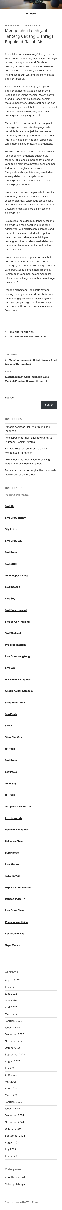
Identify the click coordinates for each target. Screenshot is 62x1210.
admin (36, 25)
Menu (33, 13)
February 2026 (13, 1020)
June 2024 (11, 1156)
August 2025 (12, 1061)
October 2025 (13, 1047)
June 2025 (11, 1074)
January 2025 (13, 1108)
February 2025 (13, 1101)
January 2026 (13, 1027)
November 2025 (14, 1041)
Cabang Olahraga (22, 332)
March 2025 (12, 1095)
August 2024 (12, 1142)
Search (9, 397)
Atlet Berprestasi (15, 1177)
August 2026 (12, 980)
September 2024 (15, 1135)
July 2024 (10, 1149)
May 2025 (11, 1081)
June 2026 (11, 993)
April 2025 (11, 1088)
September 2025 (15, 1054)
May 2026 (11, 1000)
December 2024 (14, 1115)
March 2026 (12, 1014)
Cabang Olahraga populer (28, 337)
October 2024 (13, 1129)
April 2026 (11, 1007)
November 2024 (14, 1122)
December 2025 (14, 1034)
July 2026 (10, 987)
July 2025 (10, 1068)
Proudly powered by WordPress (21, 1202)
